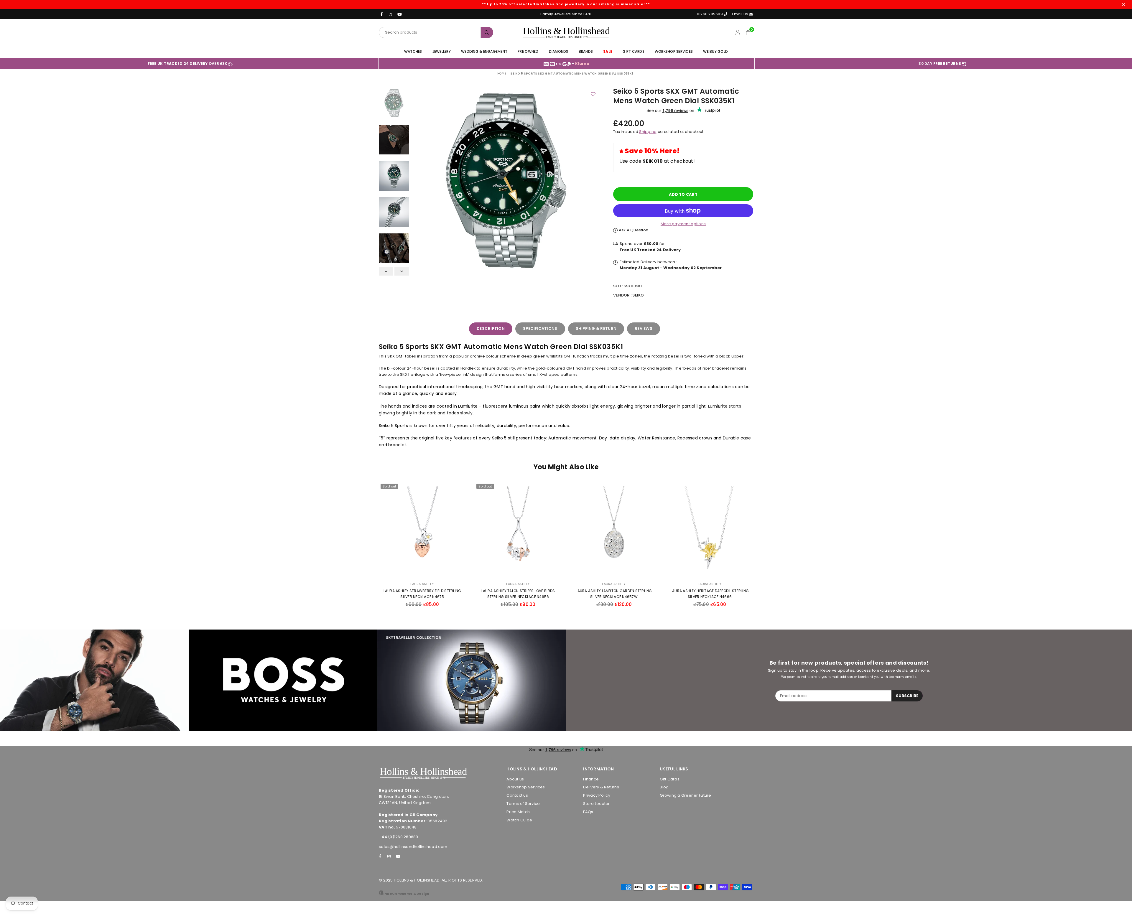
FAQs (588, 812)
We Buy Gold (715, 51)
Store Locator (596, 803)
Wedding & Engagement (484, 51)
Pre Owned (528, 51)
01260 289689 (710, 14)
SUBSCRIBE (907, 695)
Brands (586, 51)
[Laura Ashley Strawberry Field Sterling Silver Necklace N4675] (422, 529)
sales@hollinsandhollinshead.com (413, 846)
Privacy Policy (596, 795)
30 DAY (940, 63)
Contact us (517, 795)
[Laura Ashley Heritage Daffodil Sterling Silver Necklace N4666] (710, 529)
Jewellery (441, 51)
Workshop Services (674, 51)
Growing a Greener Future (685, 795)
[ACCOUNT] (737, 32)
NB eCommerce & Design (406, 894)
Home (501, 73)
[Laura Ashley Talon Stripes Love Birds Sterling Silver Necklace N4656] (518, 529)
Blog (664, 787)
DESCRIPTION (491, 328)
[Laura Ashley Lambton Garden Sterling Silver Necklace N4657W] (614, 529)
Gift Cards (633, 51)
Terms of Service (523, 803)
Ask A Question (633, 230)
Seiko (638, 295)
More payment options (683, 224)
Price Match (518, 812)
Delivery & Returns (601, 787)
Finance (591, 779)
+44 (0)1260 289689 (398, 837)
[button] (748, 32)
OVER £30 (188, 63)
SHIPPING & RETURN (596, 328)
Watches (413, 51)
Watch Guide (519, 820)
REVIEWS (643, 328)
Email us (740, 14)
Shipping (648, 131)
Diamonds (558, 51)
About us (515, 779)
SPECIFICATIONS (540, 328)
